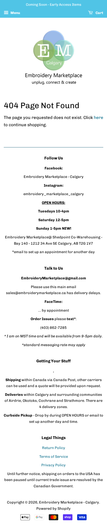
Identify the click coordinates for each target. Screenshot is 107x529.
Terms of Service (53, 456)
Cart (99, 13)
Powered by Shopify (53, 508)
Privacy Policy (53, 465)
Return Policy (53, 448)
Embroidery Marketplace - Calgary (69, 502)
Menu (15, 13)
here (98, 117)
